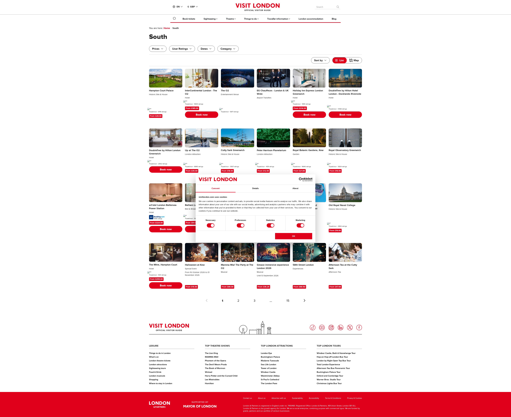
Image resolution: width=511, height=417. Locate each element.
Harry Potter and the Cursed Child (221, 375)
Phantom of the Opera (215, 360)
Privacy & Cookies (354, 398)
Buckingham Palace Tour (329, 372)
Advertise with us (279, 398)
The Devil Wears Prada (216, 364)
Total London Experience (328, 364)
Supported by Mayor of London (200, 404)
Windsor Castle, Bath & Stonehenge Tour (336, 353)
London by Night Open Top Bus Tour (334, 360)
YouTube (322, 327)
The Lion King (211, 353)
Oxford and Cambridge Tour (330, 375)
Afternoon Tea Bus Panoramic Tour (333, 368)
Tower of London (269, 368)
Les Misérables (212, 379)
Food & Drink (155, 372)
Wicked (208, 372)
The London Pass (269, 383)
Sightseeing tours (157, 368)
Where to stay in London (160, 383)
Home (167, 28)
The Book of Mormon (215, 368)
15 (287, 301)
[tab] (340, 60)
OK (293, 236)
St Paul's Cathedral (270, 379)
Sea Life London (268, 364)
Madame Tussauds (270, 360)
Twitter (350, 327)
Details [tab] (255, 188)
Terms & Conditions (333, 398)
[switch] (240, 225)
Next (304, 300)
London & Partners (159, 404)
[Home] (174, 18)
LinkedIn (340, 327)
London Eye (266, 353)
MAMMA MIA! (211, 356)
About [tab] (295, 188)
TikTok (312, 327)
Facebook (359, 327)
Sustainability (297, 398)
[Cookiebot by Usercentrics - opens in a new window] (300, 179)
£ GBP (191, 6)
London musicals (157, 375)
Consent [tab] (216, 188)
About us (261, 398)
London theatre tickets (159, 360)
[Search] (338, 6)
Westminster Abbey (270, 375)
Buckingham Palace (270, 356)
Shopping (153, 379)
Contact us (247, 398)
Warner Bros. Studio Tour (329, 379)
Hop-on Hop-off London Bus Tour (332, 356)
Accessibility (314, 398)
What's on (154, 356)
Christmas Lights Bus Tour (329, 383)
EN (178, 6)
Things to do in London (160, 353)
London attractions (158, 364)
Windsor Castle (268, 372)
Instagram (331, 327)
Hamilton (209, 383)
